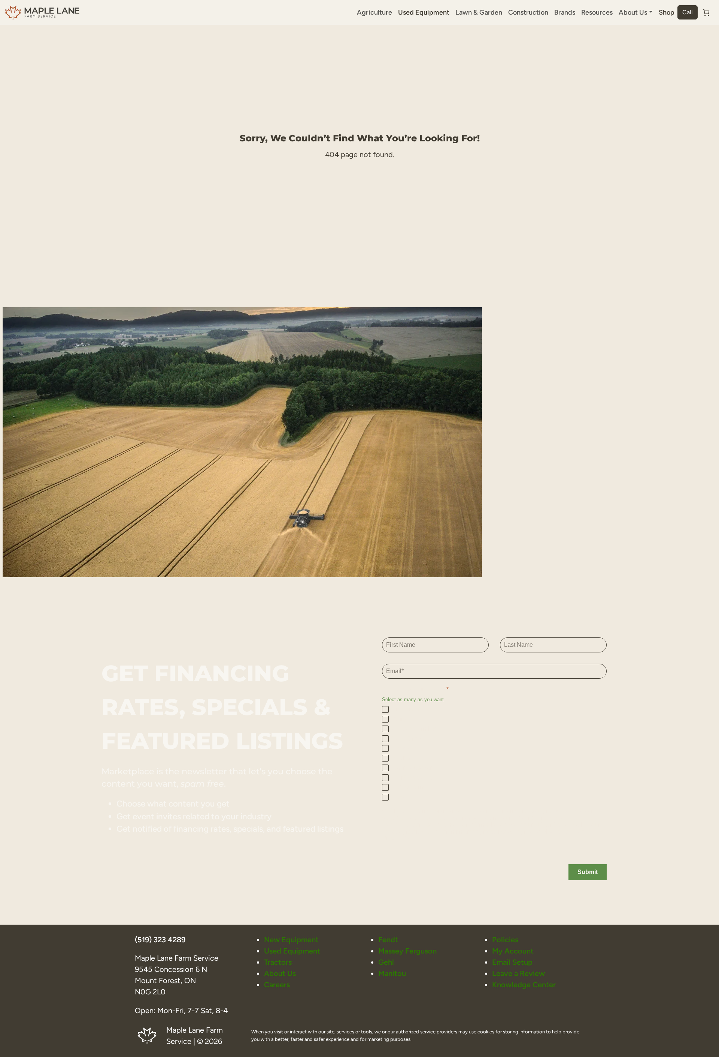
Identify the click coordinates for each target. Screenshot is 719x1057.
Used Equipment (423, 12)
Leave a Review (518, 973)
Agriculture (374, 12)
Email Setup (512, 962)
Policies (505, 939)
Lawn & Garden (478, 12)
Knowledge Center (524, 984)
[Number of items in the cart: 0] (706, 12)
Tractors (278, 962)
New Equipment (291, 939)
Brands (564, 12)
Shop (666, 12)
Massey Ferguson (407, 950)
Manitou (392, 973)
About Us (280, 973)
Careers (277, 984)
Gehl (386, 962)
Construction (528, 12)
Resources (597, 12)
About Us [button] (633, 12)
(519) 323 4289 (160, 939)
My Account (513, 950)
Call (687, 12)
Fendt (388, 939)
